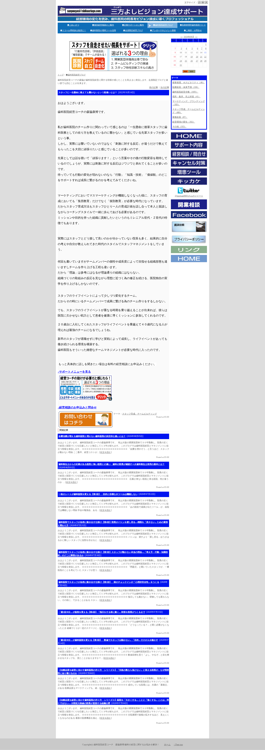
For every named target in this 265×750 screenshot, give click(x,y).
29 (205, 61)
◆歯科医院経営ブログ (163, 25)
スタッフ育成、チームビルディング (139, 414)
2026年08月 (189, 37)
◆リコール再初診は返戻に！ (73, 30)
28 (201, 61)
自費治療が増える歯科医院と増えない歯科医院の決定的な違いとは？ (92, 436)
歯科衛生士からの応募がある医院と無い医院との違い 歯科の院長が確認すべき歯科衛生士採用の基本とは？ (112, 464)
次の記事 (164, 87)
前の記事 (153, 87)
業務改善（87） (179, 117)
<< (181, 37)
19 (192, 57)
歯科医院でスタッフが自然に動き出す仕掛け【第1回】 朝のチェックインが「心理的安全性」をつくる (109, 582)
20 (197, 57)
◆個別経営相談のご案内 (103, 25)
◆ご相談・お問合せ (193, 30)
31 (181, 65)
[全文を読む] (105, 452)
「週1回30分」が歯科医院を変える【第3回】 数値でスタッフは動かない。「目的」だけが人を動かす (108, 640)
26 (192, 61)
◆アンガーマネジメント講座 (163, 30)
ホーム (167, 744)
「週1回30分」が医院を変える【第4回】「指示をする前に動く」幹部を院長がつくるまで (102, 612)
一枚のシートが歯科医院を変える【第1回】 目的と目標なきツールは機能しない (98, 494)
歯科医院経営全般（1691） (185, 92)
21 (201, 57)
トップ (61, 75)
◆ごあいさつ (73, 25)
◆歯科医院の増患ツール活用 (103, 30)
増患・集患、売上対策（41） (186, 96)
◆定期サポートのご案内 (133, 25)
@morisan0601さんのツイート (189, 196)
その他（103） (179, 126)
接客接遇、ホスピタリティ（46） (188, 82)
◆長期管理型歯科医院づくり (193, 25)
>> (196, 37)
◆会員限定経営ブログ (133, 30)
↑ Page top (178, 744)
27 (197, 61)
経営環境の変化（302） (183, 122)
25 (186, 61)
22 (205, 57)
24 (181, 61)
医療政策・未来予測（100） (185, 87)
